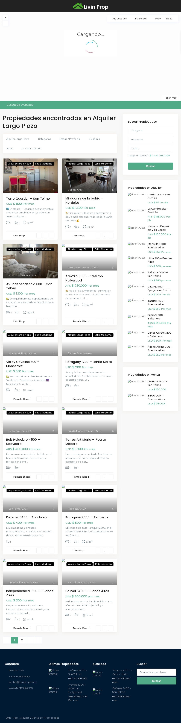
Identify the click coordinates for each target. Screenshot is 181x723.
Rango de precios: (138, 155)
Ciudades (94, 138)
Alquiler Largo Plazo (17, 138)
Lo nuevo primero (32, 148)
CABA (25, 190)
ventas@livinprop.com (22, 682)
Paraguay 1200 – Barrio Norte (88, 362)
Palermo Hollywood (79, 267)
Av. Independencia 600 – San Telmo (29, 286)
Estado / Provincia (70, 138)
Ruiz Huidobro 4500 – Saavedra (23, 441)
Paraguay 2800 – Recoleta (86, 517)
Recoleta (73, 508)
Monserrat (14, 353)
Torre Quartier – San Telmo (28, 198)
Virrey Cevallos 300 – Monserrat (23, 364)
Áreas (9, 148)
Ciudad (135, 148)
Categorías (44, 138)
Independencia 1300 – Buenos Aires (29, 593)
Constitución (15, 582)
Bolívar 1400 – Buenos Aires (87, 591)
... (25, 216)
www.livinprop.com (21, 687)
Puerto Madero (76, 431)
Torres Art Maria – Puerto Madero (85, 441)
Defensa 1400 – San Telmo (27, 517)
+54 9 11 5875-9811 (19, 676)
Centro (72, 353)
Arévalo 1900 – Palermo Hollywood (84, 278)
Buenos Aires (75, 189)
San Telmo (14, 190)
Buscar (150, 166)
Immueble (137, 139)
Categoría (136, 130)
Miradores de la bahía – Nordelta (84, 200)
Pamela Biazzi (80, 321)
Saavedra (14, 431)
